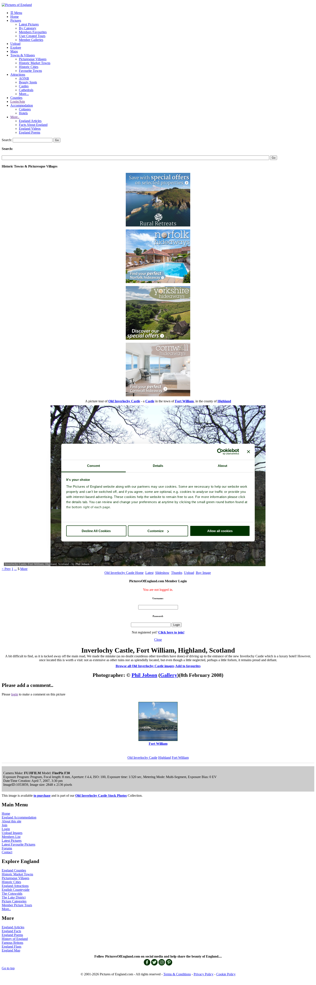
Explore (15, 47)
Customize (155, 531)
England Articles (30, 121)
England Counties (14, 870)
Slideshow (162, 573)
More (24, 569)
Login (6, 829)
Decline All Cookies (96, 531)
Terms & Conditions (177, 974)
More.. (14, 117)
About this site (11, 821)
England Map (11, 950)
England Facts (11, 931)
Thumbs (176, 573)
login (14, 694)
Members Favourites (33, 32)
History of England (15, 939)
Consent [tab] (93, 466)
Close (158, 639)
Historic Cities (28, 67)
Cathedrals (26, 90)
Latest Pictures (29, 24)
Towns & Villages (22, 55)
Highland (164, 757)
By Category (27, 28)
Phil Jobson (82, 564)
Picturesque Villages (32, 59)
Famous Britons (12, 942)
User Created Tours (32, 36)
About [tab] (222, 466)
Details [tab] (158, 466)
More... (24, 94)
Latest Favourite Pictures (18, 844)
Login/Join (17, 101)
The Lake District (14, 897)
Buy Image (203, 573)
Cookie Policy (226, 974)
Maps (14, 51)
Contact (7, 852)
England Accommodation (19, 817)
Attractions (17, 74)
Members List (11, 837)
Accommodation (21, 105)
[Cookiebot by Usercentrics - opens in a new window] (220, 451)
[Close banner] (248, 451)
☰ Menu (16, 13)
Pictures (15, 20)
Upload (15, 43)
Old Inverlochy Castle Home (124, 573)
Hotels (23, 113)
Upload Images (12, 833)
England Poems (29, 132)
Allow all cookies (220, 531)
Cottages (25, 109)
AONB (24, 78)
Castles (24, 86)
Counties (16, 98)
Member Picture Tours (17, 905)
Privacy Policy (203, 974)
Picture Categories (14, 901)
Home (14, 16)
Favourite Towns (30, 70)
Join (4, 825)
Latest (149, 573)
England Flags (11, 946)
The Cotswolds (12, 893)
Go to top (8, 968)
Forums (7, 848)
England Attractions (15, 886)
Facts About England (33, 125)
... (15, 569)
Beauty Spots (28, 82)
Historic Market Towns (34, 63)
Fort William (180, 757)
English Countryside (15, 889)
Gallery (168, 675)
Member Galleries (31, 40)
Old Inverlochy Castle (142, 757)
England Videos (30, 128)
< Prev (6, 569)
